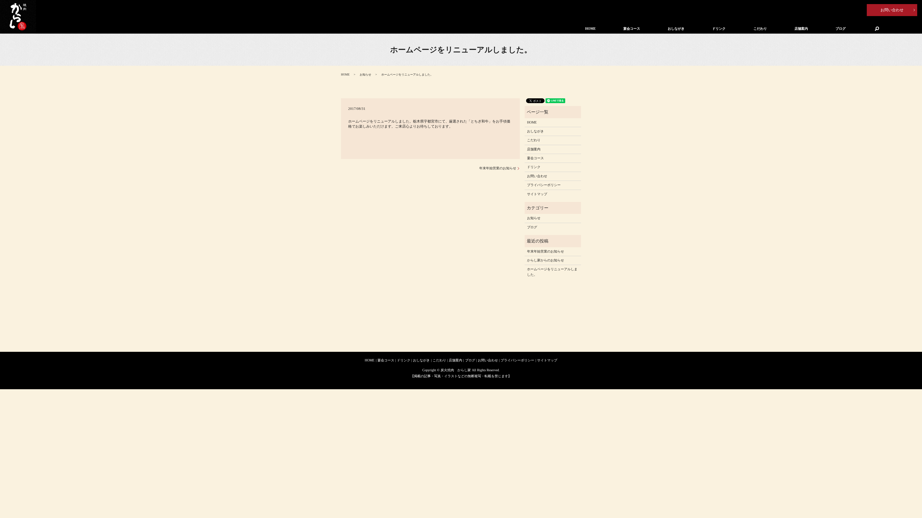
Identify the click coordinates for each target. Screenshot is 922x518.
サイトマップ (537, 194)
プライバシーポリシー (544, 185)
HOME (590, 28)
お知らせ (365, 74)
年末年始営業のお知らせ (497, 168)
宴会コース (631, 28)
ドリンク (719, 28)
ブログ (841, 28)
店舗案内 (801, 28)
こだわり (760, 28)
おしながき (676, 28)
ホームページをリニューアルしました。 (552, 271)
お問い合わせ (892, 10)
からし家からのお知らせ (545, 260)
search (876, 28)
